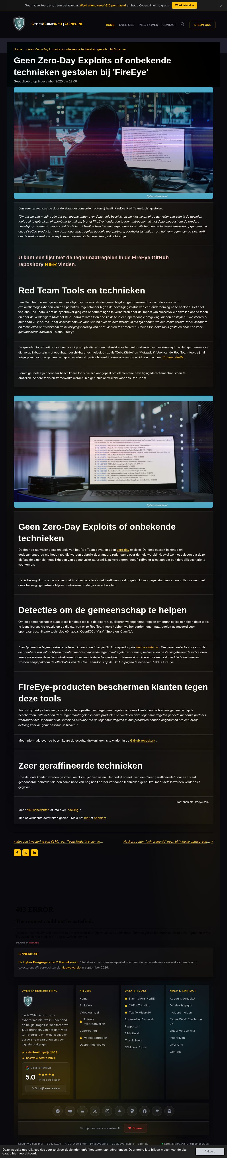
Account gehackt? (182, 998)
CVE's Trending (139, 1005)
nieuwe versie (71, 967)
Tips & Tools (133, 1040)
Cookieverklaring (123, 1143)
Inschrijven (177, 1037)
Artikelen (86, 1005)
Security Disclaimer (30, 1143)
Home (18, 49)
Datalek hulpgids (181, 1005)
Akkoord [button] (210, 1151)
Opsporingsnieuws (93, 1044)
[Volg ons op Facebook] (144, 1111)
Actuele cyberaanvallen (94, 1021)
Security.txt (54, 1143)
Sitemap (143, 1143)
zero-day (123, 549)
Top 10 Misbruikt (140, 1012)
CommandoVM (173, 357)
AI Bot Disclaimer (76, 1143)
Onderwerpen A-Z (182, 1030)
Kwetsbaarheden (95, 1037)
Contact (175, 1051)
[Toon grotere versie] (113, 452)
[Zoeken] (182, 24)
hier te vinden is (147, 647)
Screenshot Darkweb (139, 1019)
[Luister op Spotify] (169, 1111)
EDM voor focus (136, 1047)
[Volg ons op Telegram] (58, 1111)
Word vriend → (184, 5)
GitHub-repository (142, 740)
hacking (73, 810)
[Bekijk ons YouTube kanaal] (70, 1111)
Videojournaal (89, 1012)
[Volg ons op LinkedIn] (82, 1111)
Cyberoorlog (88, 1030)
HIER (51, 264)
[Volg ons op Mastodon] (132, 1111)
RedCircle (34, 942)
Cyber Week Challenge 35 (186, 1021)
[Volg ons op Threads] (157, 1111)
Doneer (138, 1128)
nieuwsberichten (38, 810)
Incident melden (181, 1012)
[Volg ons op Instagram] (107, 1111)
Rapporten (132, 1026)
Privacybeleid (99, 1143)
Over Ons (176, 1044)
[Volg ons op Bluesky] (120, 1111)
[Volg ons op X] (95, 1111)
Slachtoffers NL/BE (142, 998)
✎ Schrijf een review (46, 1088)
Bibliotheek (132, 1033)
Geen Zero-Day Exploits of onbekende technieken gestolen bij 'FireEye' (76, 49)
